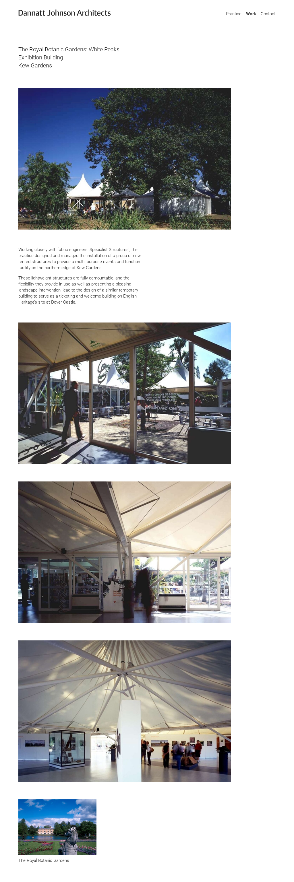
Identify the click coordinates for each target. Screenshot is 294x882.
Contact (268, 13)
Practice (233, 13)
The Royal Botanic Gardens (43, 860)
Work (251, 13)
